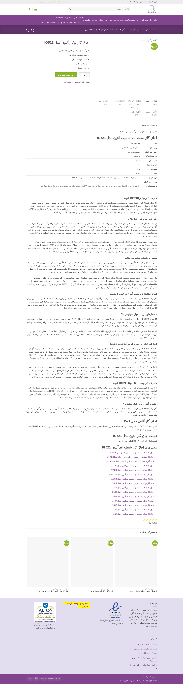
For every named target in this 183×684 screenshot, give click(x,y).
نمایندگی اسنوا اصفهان (147, 653)
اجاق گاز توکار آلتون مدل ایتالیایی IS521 (53, 591)
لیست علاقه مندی (53, 2)
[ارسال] (70, 9)
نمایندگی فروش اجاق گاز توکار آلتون (112, 29)
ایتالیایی (88, 29)
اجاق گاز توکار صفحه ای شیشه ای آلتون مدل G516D (132, 479)
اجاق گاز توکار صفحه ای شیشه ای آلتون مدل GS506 (132, 453)
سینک (101, 20)
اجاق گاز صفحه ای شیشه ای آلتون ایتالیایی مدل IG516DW (130, 461)
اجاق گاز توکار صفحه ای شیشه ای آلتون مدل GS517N (131, 475)
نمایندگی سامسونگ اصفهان (145, 649)
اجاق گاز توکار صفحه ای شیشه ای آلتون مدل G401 (133, 510)
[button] (35, 9)
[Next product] (33, 30)
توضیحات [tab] (154, 125)
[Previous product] (28, 30)
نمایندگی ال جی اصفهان (147, 644)
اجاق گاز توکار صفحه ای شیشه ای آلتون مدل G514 (133, 483)
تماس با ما (86, 20)
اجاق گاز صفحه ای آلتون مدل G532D (143, 591)
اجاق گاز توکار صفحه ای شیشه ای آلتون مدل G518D (132, 470)
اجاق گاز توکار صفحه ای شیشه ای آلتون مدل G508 (133, 496)
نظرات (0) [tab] (145, 125)
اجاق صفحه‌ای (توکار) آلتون (129, 20)
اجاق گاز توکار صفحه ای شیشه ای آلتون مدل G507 (133, 501)
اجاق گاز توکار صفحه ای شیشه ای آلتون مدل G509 (133, 492)
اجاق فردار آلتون (146, 20)
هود (106, 20)
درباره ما (146, 677)
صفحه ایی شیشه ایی (71, 82)
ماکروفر (94, 20)
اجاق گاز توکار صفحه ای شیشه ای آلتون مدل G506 (133, 505)
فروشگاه (137, 29)
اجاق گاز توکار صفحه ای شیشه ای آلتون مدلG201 (133, 514)
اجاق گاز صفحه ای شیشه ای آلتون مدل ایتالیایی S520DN (130, 457)
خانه (155, 20)
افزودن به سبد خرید (66, 75)
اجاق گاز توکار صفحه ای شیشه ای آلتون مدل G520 (133, 466)
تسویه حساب (40, 2)
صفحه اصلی (151, 29)
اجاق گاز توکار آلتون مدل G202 (101, 591)
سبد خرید (29, 2)
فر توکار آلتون (114, 20)
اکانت (64, 2)
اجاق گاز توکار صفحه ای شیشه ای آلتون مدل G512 (133, 488)
